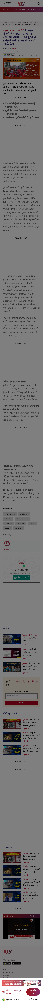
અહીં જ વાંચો (33, 999)
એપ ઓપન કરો (33, 992)
